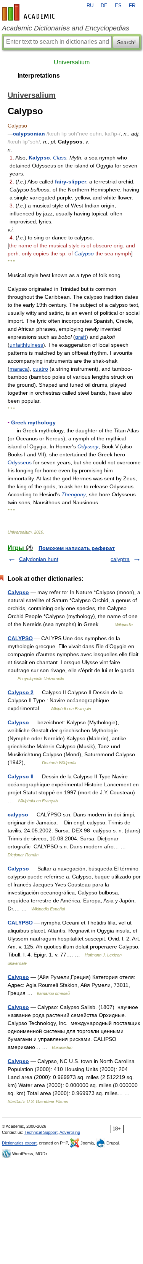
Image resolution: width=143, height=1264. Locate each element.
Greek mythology (33, 422)
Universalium (72, 62)
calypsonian (29, 134)
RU (90, 5)
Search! (126, 42)
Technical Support (41, 1132)
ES (118, 5)
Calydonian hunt (38, 559)
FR (132, 5)
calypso (18, 814)
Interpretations (39, 75)
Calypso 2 (21, 692)
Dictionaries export (19, 1143)
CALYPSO (20, 638)
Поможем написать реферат (77, 548)
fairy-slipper (70, 182)
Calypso (84, 253)
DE (104, 5)
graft (80, 337)
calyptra (120, 559)
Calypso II (21, 776)
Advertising (69, 1132)
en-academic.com (29, 12)
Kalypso (39, 158)
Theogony (73, 494)
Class (59, 158)
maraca (19, 369)
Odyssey (87, 446)
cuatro (40, 369)
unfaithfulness (26, 345)
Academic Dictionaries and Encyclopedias (65, 28)
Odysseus (20, 462)
